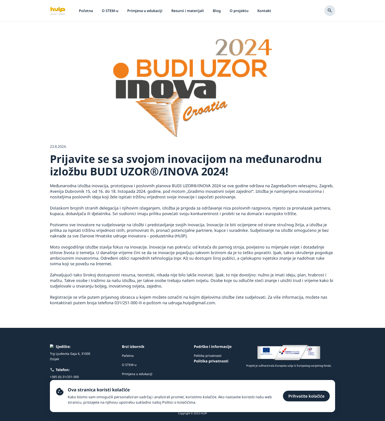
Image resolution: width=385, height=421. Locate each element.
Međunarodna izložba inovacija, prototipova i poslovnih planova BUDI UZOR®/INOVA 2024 (135, 185)
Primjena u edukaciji (144, 10)
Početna (86, 10)
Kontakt (264, 10)
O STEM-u (110, 10)
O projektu (239, 10)
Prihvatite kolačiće (306, 396)
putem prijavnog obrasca (111, 297)
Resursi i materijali (187, 10)
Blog (217, 10)
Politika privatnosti (207, 355)
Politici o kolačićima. (179, 402)
